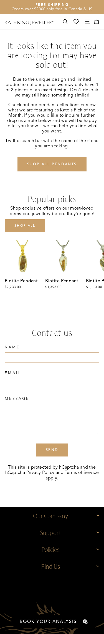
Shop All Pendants (52, 164)
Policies (51, 549)
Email (13, 373)
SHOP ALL (24, 225)
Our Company (51, 515)
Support (50, 532)
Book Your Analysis (48, 621)
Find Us (50, 566)
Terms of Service (82, 472)
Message (17, 398)
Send (52, 450)
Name (12, 347)
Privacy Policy (40, 472)
